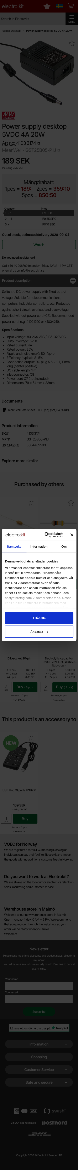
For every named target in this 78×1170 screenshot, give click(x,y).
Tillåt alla (39, 618)
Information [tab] (38, 546)
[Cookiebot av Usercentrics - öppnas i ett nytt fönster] (46, 535)
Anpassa (36, 631)
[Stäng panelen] (71, 534)
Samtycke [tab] (14, 546)
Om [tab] (64, 546)
